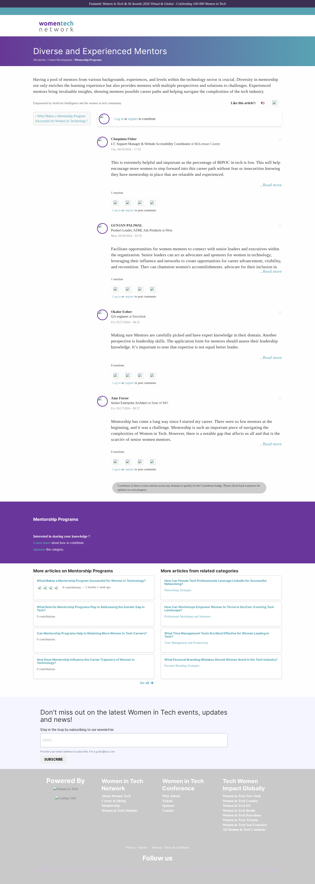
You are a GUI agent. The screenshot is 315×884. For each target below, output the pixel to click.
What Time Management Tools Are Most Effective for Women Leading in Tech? (216, 634)
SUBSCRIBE (53, 759)
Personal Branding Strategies (181, 665)
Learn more (42, 543)
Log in (118, 119)
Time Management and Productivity (186, 642)
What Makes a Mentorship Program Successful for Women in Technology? (91, 580)
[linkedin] (143, 868)
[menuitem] (116, 796)
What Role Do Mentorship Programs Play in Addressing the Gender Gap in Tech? (91, 608)
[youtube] (184, 868)
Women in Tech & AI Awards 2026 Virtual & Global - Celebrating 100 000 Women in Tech (164, 4)
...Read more (271, 184)
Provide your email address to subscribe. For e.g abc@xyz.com (77, 751)
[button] (280, 139)
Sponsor (39, 549)
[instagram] (157, 868)
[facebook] (130, 868)
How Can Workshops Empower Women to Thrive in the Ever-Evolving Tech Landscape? (219, 608)
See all (145, 683)
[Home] (57, 25)
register (133, 119)
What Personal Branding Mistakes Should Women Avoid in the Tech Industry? (221, 659)
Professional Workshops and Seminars (187, 616)
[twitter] (170, 868)
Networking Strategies (177, 590)
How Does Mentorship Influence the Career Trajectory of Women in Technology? (86, 661)
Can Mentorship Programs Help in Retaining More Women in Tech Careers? (92, 633)
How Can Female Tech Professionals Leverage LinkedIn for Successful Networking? (215, 582)
